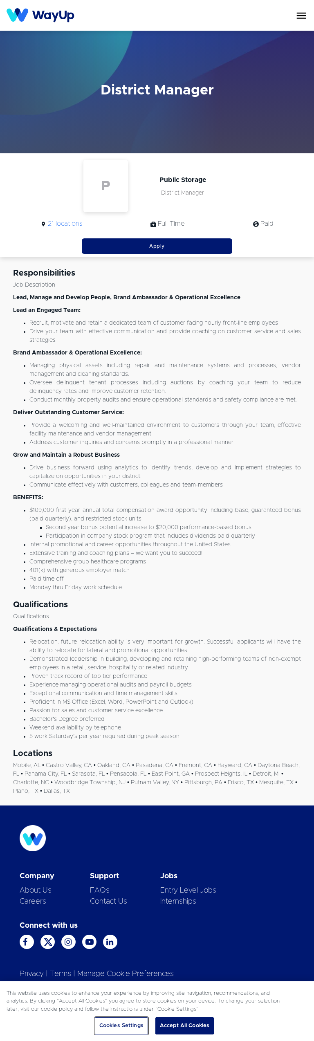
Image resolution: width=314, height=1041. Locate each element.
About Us (36, 890)
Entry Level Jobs (188, 890)
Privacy (32, 974)
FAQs (100, 890)
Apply (157, 246)
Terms (60, 974)
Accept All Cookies (184, 1025)
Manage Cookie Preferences (125, 974)
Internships (178, 901)
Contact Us (108, 901)
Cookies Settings (121, 1025)
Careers (33, 901)
